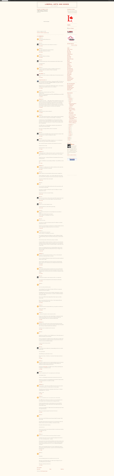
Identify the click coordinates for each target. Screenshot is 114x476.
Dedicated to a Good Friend (73, 121)
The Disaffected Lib (70, 68)
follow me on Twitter (74, 45)
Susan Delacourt (69, 66)
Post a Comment (39, 467)
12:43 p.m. (41, 280)
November (70, 99)
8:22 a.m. (40, 169)
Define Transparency (72, 108)
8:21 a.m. (40, 163)
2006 (69, 139)
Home (50, 469)
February (70, 134)
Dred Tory (68, 55)
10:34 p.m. (41, 57)
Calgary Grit (69, 52)
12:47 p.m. (41, 302)
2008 (69, 137)
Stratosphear (69, 64)
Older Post (62, 469)
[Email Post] (48, 32)
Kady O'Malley (69, 74)
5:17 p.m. (40, 450)
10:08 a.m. (41, 180)
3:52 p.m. (40, 431)
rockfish (40, 37)
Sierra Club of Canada (70, 78)
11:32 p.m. (41, 112)
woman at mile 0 (69, 72)
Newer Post (38, 469)
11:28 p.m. (41, 107)
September (70, 124)
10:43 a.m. (41, 200)
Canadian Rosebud (69, 54)
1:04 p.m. (40, 319)
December (70, 98)
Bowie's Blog (69, 51)
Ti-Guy (40, 230)
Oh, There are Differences (72, 122)
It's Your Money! (71, 113)
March (70, 132)
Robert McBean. (41, 73)
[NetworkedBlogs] (72, 158)
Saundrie (68, 61)
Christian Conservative (42, 79)
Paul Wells (68, 75)
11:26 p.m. (41, 96)
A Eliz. (40, 48)
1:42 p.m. (40, 369)
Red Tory (68, 60)
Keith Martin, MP (69, 86)
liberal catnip (69, 57)
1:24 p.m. (40, 358)
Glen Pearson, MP (69, 88)
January (70, 135)
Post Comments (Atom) (44, 471)
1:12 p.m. (40, 344)
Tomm (40, 182)
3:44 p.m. (40, 412)
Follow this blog (72, 159)
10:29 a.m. (41, 194)
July (69, 127)
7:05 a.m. (40, 136)
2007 (69, 138)
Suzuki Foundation (70, 79)
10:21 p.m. (41, 40)
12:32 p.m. (41, 273)
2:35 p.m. (40, 393)
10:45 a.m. (41, 207)
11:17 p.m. (41, 88)
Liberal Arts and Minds (57, 4)
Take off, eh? (69, 67)
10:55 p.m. (41, 71)
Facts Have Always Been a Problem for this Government (72, 104)
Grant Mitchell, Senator (70, 87)
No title (70, 102)
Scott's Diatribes (69, 62)
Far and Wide (69, 56)
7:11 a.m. (40, 149)
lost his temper (45, 366)
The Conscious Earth (70, 69)
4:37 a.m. (40, 129)
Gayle (40, 171)
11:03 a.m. (41, 216)
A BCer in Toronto (69, 49)
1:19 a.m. (40, 465)
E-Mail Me (68, 24)
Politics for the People (70, 58)
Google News (69, 80)
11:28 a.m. (41, 228)
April (70, 131)
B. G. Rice (68, 50)
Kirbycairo (40, 99)
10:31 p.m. (41, 45)
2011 (69, 94)
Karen (40, 43)
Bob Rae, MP (69, 89)
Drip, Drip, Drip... (71, 112)
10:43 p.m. (41, 64)
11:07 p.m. (41, 77)
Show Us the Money (72, 116)
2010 (69, 95)
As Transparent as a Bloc (72, 114)
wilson (40, 90)
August (70, 125)
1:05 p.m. (40, 329)
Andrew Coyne (69, 73)
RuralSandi (40, 151)
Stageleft (68, 63)
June (70, 128)
